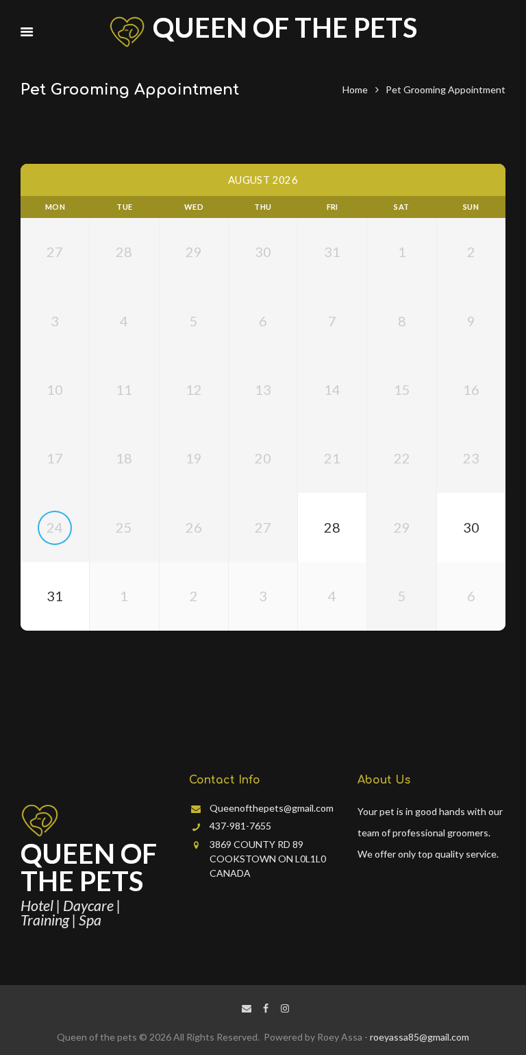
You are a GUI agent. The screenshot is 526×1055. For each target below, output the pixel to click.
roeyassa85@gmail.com (419, 1037)
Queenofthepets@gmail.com (272, 808)
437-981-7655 (240, 826)
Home (355, 89)
